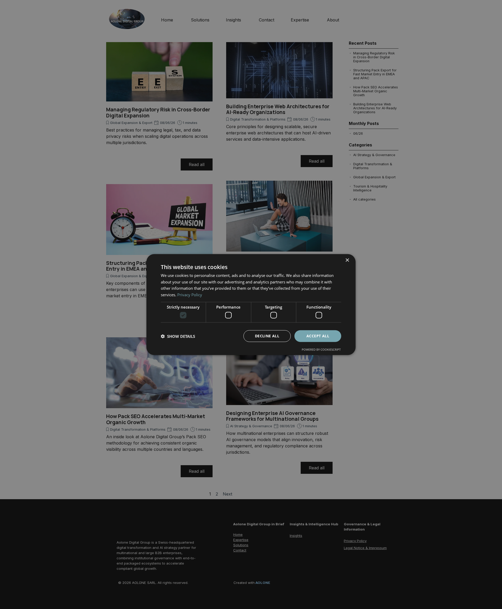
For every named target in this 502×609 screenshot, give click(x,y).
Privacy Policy (189, 294)
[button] (178, 336)
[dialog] (251, 304)
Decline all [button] (267, 335)
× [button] (347, 260)
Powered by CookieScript (321, 349)
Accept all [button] (317, 335)
